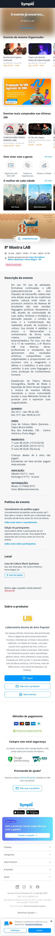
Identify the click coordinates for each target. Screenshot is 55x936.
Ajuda (6, 877)
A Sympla (8, 869)
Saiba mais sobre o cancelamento (21, 522)
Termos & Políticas (33, 924)
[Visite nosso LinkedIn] (17, 887)
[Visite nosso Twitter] (31, 887)
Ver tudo (48, 157)
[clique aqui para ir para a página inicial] (27, 4)
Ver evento (28, 28)
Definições (15, 930)
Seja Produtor (10, 862)
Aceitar (39, 930)
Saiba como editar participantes (20, 543)
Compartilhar (30, 238)
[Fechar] (51, 921)
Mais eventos (29, 694)
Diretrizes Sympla (26, 912)
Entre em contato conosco (34, 906)
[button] (8, 923)
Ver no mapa (16, 575)
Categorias (9, 854)
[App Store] (19, 812)
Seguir (30, 678)
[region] (27, 927)
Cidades (8, 847)
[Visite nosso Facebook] (37, 887)
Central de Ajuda (28, 777)
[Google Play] (32, 812)
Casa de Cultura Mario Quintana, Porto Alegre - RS (26, 258)
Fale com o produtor (30, 686)
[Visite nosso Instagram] (24, 887)
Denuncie (10, 590)
